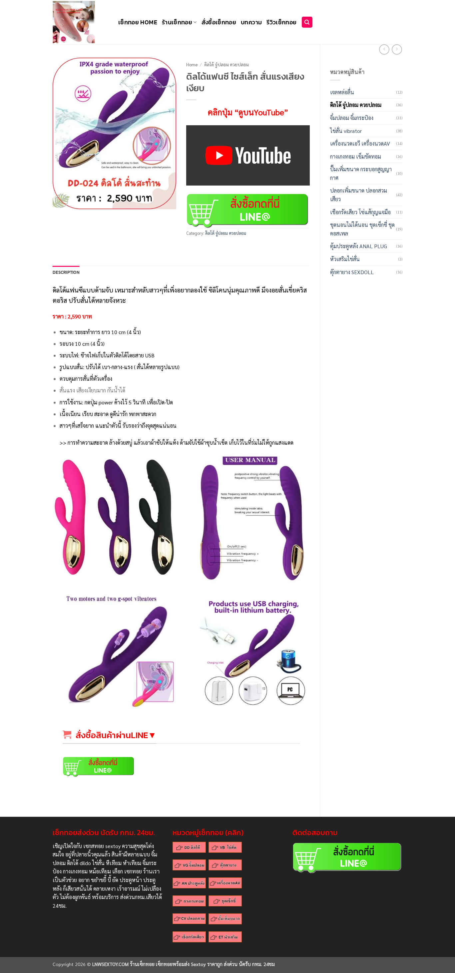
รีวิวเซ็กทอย (281, 22)
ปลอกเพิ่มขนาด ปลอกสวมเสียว (358, 195)
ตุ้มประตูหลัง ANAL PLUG (358, 246)
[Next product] (384, 49)
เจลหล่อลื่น (342, 92)
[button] (61, 201)
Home (192, 64)
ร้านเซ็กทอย (177, 22)
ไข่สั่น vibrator (346, 130)
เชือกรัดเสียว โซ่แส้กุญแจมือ (360, 212)
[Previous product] (397, 49)
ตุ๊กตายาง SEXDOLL (352, 271)
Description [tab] (66, 272)
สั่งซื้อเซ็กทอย (219, 22)
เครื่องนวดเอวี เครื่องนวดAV (360, 143)
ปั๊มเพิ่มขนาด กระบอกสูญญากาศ (361, 173)
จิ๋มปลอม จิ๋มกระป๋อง (351, 117)
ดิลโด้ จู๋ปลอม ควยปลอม (355, 104)
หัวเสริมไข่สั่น (345, 258)
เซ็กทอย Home (137, 22)
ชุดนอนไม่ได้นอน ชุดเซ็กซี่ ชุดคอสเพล (362, 229)
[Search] (307, 22)
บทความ (251, 22)
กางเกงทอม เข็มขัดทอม (355, 156)
